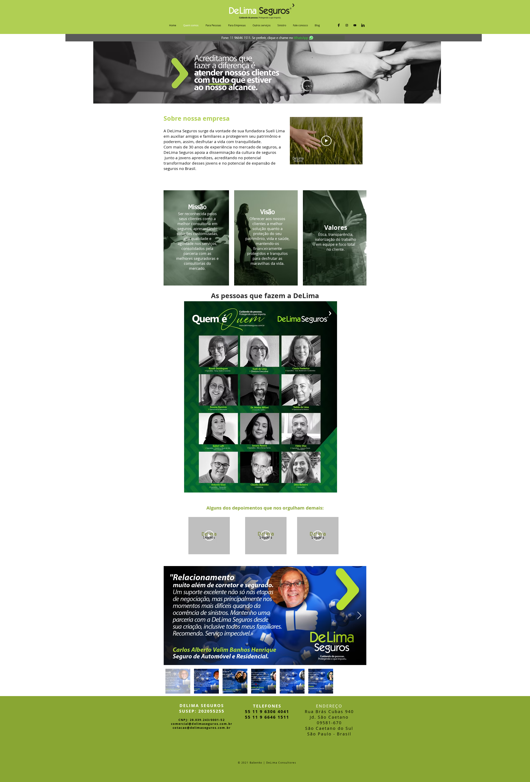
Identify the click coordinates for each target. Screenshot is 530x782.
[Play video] (326, 141)
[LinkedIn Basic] (363, 25)
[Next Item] (359, 616)
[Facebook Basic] (338, 25)
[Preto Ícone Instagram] (346, 25)
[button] (213, 25)
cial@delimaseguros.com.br (207, 724)
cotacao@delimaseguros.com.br (202, 728)
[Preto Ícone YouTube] (355, 25)
